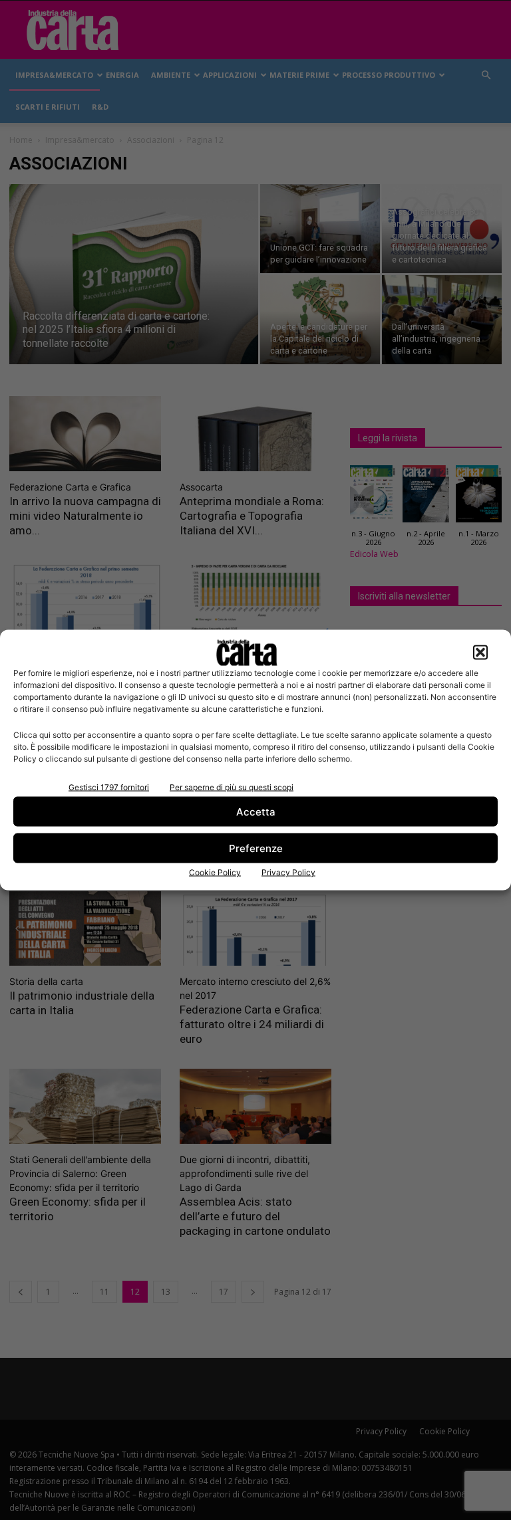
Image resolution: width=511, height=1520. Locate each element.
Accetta (255, 811)
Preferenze (256, 847)
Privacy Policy (288, 872)
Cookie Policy (215, 872)
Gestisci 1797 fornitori (109, 787)
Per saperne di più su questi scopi (231, 787)
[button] (480, 652)
